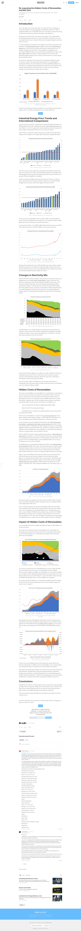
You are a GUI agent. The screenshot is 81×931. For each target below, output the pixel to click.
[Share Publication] (66, 2)
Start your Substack (37, 925)
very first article (36, 30)
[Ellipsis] (61, 751)
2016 (28, 54)
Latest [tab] (23, 875)
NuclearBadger (25, 831)
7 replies (24, 863)
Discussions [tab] (28, 875)
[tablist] (24, 740)
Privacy (39, 922)
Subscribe (71, 2)
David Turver (21, 16)
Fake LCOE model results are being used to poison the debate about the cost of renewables (35, 898)
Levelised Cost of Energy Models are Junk (30, 896)
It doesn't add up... (25, 750)
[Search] (64, 2)
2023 (20, 54)
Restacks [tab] (26, 740)
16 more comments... (23, 869)
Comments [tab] (22, 740)
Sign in (77, 2)
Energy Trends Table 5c (40, 280)
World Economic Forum (33, 46)
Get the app (46, 925)
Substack (34, 928)
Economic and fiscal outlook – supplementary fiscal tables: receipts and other (39, 423)
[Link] (17, 24)
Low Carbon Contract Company (45, 624)
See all (21, 905)
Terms (43, 922)
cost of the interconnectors (49, 416)
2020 (23, 54)
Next (58, 731)
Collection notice (48, 922)
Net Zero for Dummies (25, 887)
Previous (23, 731)
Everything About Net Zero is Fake (28, 878)
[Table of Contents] (1, 465)
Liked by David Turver (26, 752)
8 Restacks (33, 723)
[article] (40, 881)
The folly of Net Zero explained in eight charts (28, 889)
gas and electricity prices (53, 126)
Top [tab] (20, 875)
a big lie (55, 62)
